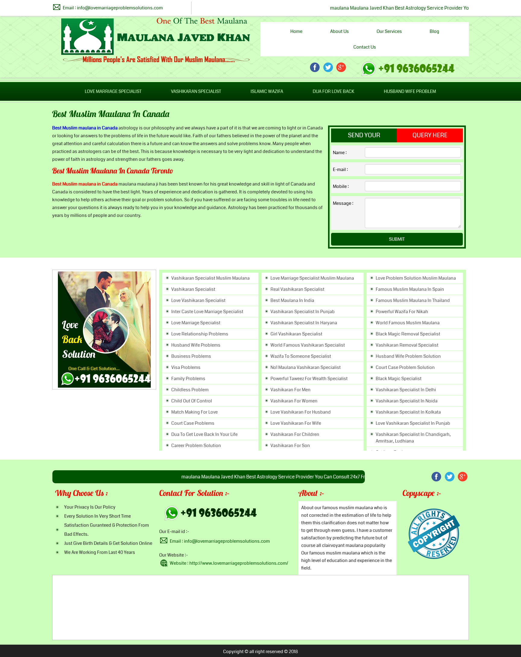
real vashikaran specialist (297, 289)
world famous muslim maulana (408, 322)
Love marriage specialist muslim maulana (312, 278)
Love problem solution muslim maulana (416, 278)
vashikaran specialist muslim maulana (210, 278)
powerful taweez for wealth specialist (309, 378)
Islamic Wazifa (267, 91)
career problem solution (196, 445)
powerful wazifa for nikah (402, 311)
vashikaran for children (294, 434)
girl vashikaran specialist (296, 334)
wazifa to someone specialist (300, 356)
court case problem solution (405, 367)
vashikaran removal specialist (407, 345)
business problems (191, 356)
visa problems (186, 367)
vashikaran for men (290, 389)
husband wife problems (195, 345)
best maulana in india (292, 300)
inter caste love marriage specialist (207, 311)
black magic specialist (399, 378)
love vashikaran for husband (300, 412)
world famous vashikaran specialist (307, 345)
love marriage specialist (195, 322)
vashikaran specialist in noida (406, 401)
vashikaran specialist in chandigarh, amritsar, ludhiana (413, 437)
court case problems (192, 423)
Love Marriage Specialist (113, 91)
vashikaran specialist (193, 289)
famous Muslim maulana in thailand (413, 300)
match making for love (194, 412)
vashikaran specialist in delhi (406, 389)
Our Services (389, 31)
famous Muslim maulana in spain (410, 289)
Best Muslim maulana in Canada (85, 128)
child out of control (191, 401)
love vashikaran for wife (295, 423)
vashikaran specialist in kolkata (408, 412)
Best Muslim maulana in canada (110, 114)
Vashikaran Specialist (196, 91)
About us (339, 31)
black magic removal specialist (408, 334)
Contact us (364, 47)
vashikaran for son (290, 445)
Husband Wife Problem (410, 91)
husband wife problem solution (408, 356)
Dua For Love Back (333, 91)
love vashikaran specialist (198, 300)
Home (296, 31)
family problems (188, 378)
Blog (434, 31)
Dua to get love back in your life (204, 434)
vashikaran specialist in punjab (302, 311)
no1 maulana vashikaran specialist (305, 367)
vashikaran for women (293, 401)
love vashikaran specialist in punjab (413, 423)
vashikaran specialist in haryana (303, 322)
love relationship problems (199, 334)
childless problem (190, 389)
